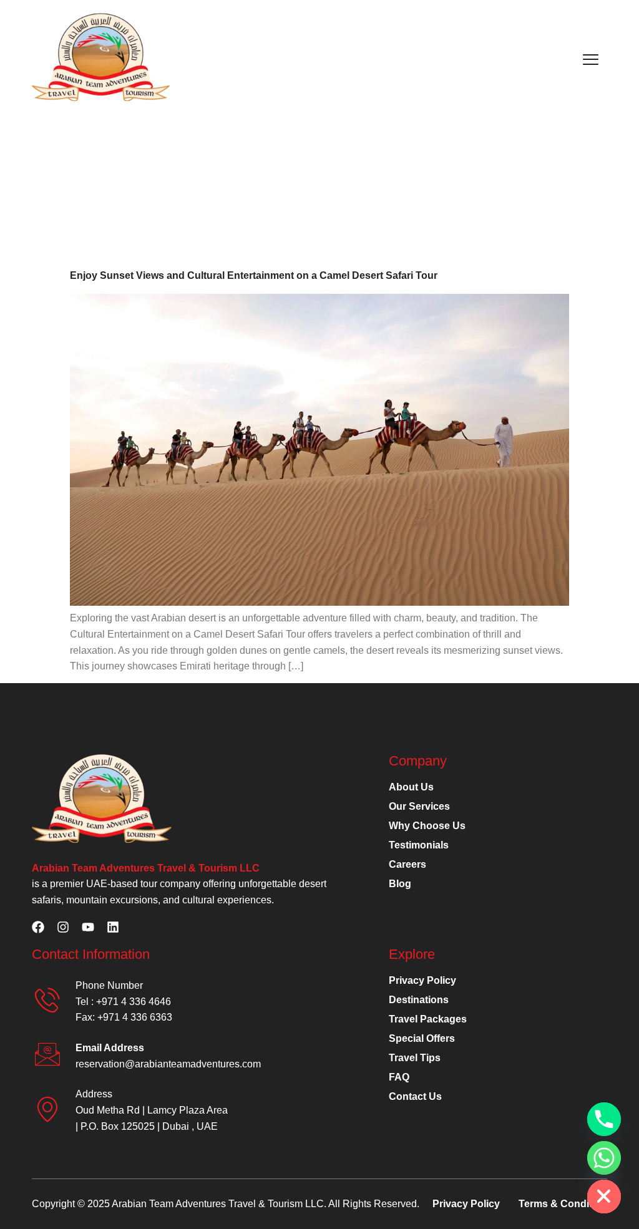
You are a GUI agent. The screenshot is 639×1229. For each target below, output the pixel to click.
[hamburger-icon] (591, 59)
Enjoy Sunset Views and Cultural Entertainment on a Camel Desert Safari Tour (253, 275)
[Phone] (604, 1119)
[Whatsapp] (604, 1158)
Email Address (110, 1047)
